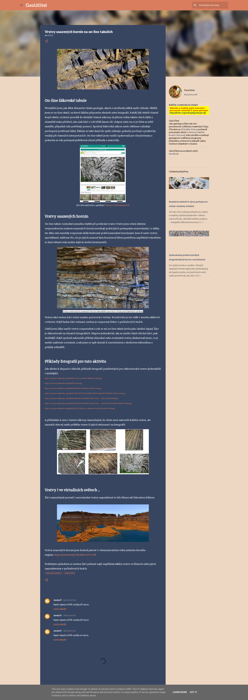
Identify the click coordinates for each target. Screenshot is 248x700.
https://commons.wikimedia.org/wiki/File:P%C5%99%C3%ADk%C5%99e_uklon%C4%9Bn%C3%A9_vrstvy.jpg (85, 393)
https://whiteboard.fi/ (117, 205)
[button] (46, 41)
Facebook (174, 154)
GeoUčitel (36, 5)
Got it (193, 692)
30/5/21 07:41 (69, 615)
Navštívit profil (190, 94)
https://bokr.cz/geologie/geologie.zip (188, 113)
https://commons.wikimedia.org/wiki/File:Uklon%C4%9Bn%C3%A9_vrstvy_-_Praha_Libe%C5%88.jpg (81, 398)
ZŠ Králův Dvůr (188, 129)
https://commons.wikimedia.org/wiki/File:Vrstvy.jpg (63, 383)
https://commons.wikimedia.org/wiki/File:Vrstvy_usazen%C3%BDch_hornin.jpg (73, 378)
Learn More (180, 692)
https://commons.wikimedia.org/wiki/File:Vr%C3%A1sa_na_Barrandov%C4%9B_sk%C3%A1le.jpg (80, 408)
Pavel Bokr (189, 90)
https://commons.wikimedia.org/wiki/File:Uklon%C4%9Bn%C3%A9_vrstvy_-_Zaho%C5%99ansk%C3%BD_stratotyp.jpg (88, 403)
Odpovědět (60, 609)
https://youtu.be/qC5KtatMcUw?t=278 (75, 554)
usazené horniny (54, 573)
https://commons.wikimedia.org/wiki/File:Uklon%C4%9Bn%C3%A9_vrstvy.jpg (73, 388)
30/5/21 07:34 (69, 600)
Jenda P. (57, 600)
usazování (69, 573)
